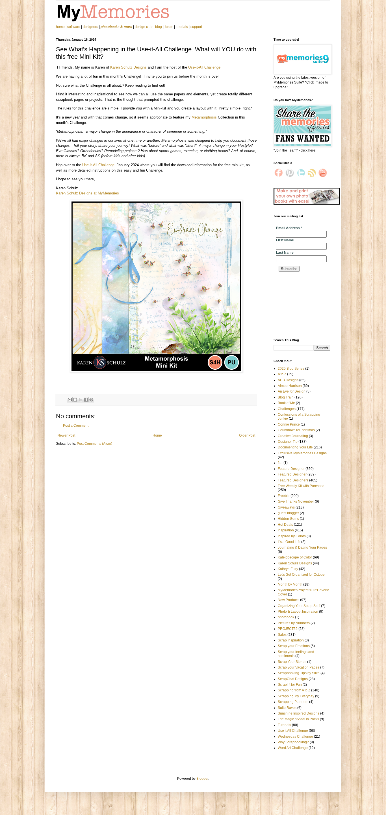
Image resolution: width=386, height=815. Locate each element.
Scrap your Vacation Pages (298, 667)
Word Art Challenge (293, 748)
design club (144, 27)
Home (157, 435)
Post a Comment (75, 426)
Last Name (285, 252)
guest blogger (288, 513)
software (73, 27)
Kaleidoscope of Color (295, 557)
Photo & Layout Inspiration (298, 612)
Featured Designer (292, 474)
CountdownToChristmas (296, 430)
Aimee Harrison (290, 386)
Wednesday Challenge (295, 737)
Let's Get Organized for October (302, 575)
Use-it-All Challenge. (205, 67)
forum (168, 27)
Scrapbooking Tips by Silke (299, 673)
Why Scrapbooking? (293, 742)
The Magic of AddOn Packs (298, 719)
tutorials (182, 27)
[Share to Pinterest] (91, 399)
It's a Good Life (289, 542)
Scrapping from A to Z (294, 690)
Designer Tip (288, 442)
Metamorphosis (204, 117)
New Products (288, 600)
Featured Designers (293, 480)
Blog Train (286, 397)
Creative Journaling (293, 436)
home (61, 27)
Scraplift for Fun (290, 685)
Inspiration (286, 530)
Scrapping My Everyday (296, 696)
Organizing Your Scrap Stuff (299, 606)
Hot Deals (285, 525)
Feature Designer (291, 469)
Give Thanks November (296, 501)
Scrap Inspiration (291, 640)
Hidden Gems (288, 519)
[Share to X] (80, 399)
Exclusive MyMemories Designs (302, 453)
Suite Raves (287, 708)
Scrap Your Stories (292, 662)
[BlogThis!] (75, 399)
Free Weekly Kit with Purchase (301, 486)
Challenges (287, 409)
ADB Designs (288, 380)
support (196, 27)
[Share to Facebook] (86, 399)
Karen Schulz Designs (128, 67)
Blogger (202, 779)
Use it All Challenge (293, 731)
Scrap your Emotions (294, 646)
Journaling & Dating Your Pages (302, 547)
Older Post (247, 435)
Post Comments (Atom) (94, 444)
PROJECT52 (288, 629)
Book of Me (286, 403)
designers (90, 27)
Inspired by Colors (292, 536)
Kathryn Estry (288, 569)
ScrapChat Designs (293, 679)
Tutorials (284, 725)
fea (280, 463)
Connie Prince (289, 424)
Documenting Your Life (295, 447)
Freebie (284, 496)
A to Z (282, 374)
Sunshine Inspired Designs (298, 713)
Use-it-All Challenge (98, 165)
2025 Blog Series (291, 369)
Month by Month (290, 584)
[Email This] (70, 399)
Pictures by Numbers (294, 623)
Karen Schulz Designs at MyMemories (87, 193)
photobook (286, 617)
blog (158, 27)
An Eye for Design (291, 391)
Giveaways (286, 507)
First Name (285, 240)
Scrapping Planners (293, 702)
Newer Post (66, 435)
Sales (282, 635)
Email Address (289, 228)
